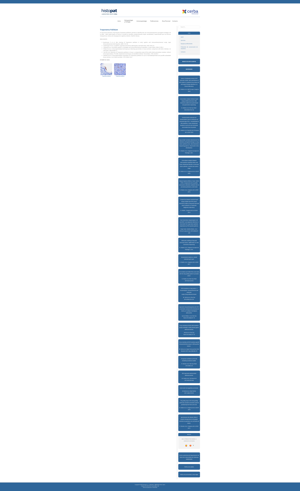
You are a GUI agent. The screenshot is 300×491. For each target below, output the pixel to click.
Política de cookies (189, 467)
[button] (180, 21)
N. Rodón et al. (184, 262)
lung (187, 294)
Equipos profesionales (186, 43)
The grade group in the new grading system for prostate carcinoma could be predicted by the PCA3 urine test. (189, 402)
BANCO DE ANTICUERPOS (189, 61)
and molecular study (190, 292)
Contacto (183, 52)
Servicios (183, 40)
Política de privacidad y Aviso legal (189, 474)
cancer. (194, 288)
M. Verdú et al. (187, 297)
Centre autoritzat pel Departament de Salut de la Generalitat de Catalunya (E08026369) (189, 457)
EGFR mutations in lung (186, 288)
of (184, 294)
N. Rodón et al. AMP (184, 89)
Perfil (182, 37)
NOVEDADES (189, 69)
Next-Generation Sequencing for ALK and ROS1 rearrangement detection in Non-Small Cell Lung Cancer (189, 222)
